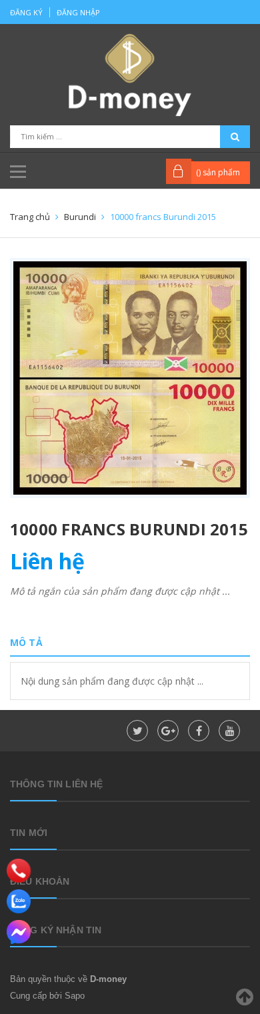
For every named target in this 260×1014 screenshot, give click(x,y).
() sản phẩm (218, 172)
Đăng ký (26, 12)
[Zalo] (19, 901)
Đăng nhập (78, 12)
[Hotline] (19, 871)
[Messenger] (19, 932)
